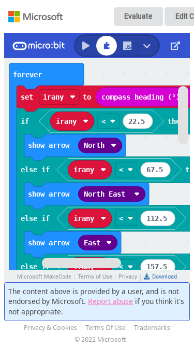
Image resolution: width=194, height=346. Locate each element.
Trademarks (152, 327)
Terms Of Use (105, 327)
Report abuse (110, 301)
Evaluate (138, 16)
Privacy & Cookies (50, 327)
